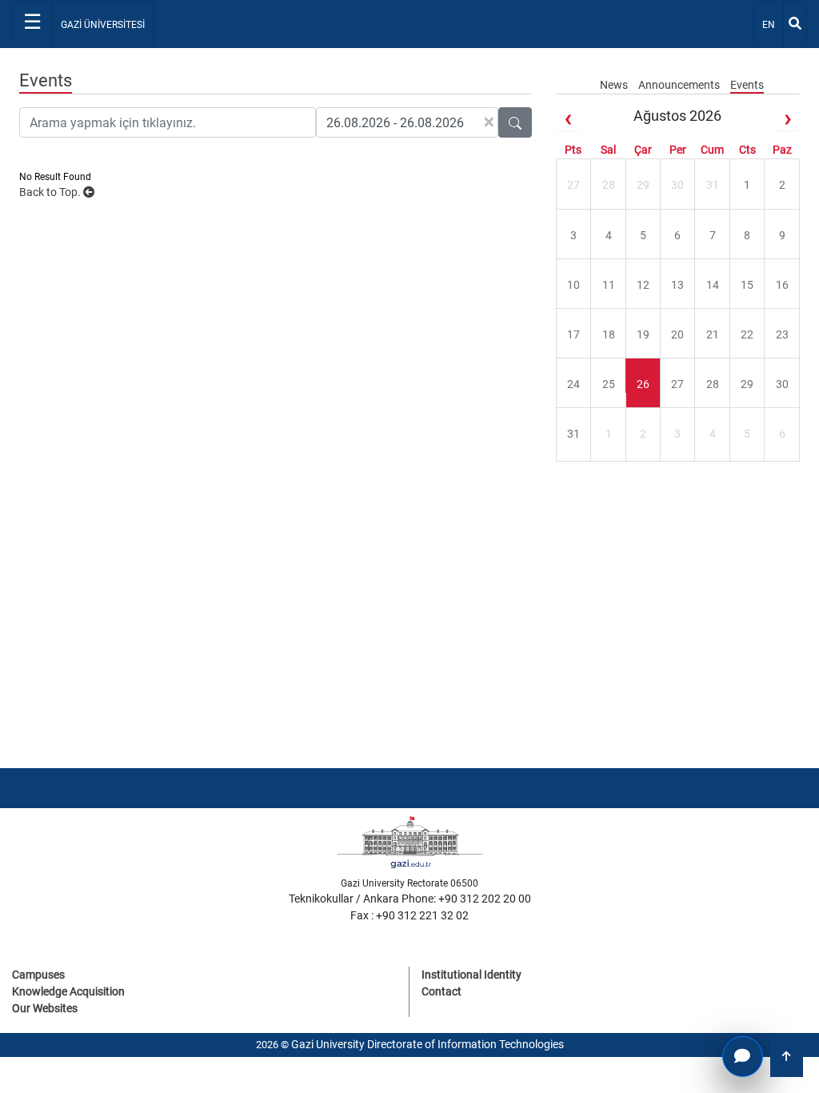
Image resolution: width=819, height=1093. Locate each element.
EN (772, 24)
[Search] (795, 24)
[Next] (788, 118)
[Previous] (568, 118)
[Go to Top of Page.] (786, 1056)
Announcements (680, 84)
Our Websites (45, 1008)
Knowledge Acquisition (68, 991)
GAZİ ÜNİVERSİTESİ (103, 24)
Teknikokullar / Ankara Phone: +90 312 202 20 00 (410, 898)
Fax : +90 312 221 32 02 (409, 915)
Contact (441, 991)
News (615, 84)
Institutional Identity (471, 974)
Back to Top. (51, 192)
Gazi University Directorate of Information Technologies (427, 1044)
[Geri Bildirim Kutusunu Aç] (742, 1056)
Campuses (38, 974)
